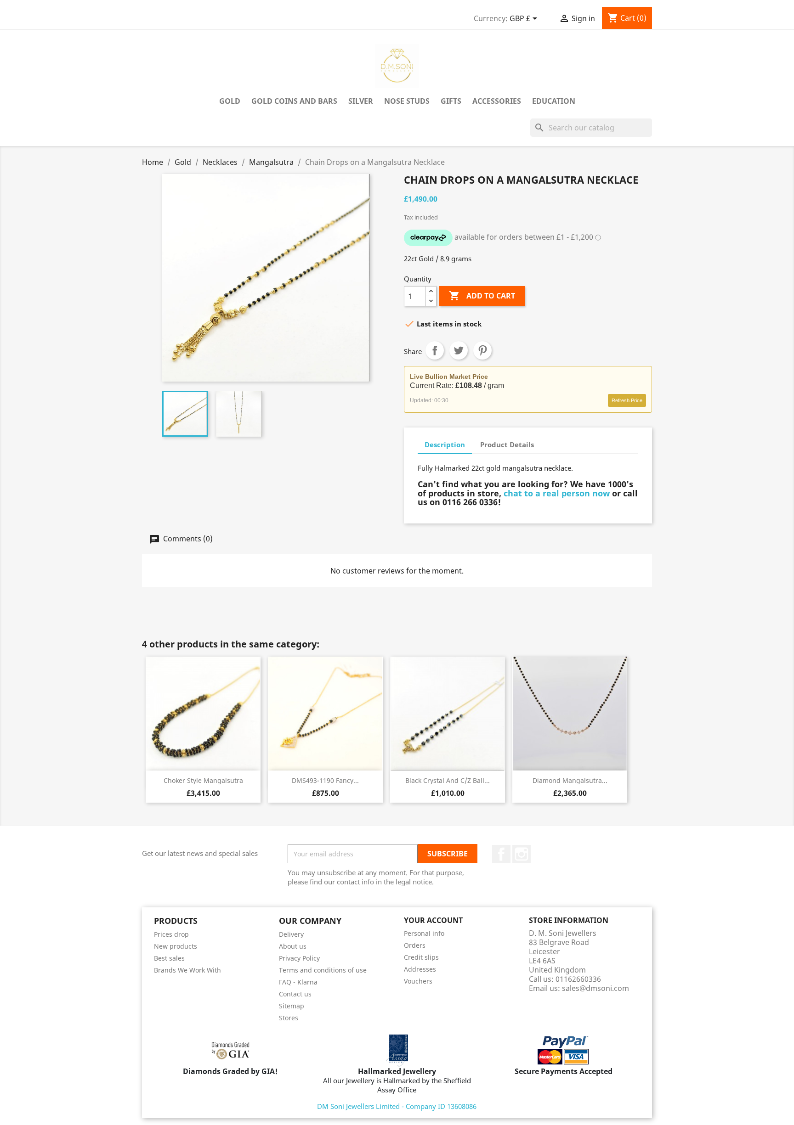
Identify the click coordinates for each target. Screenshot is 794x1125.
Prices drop (171, 934)
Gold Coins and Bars (294, 101)
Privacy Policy (299, 958)
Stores (288, 1017)
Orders (414, 945)
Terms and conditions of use (323, 970)
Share (434, 350)
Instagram (521, 854)
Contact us (295, 994)
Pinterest (482, 350)
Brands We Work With (187, 970)
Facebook (501, 854)
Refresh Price (627, 400)
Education (553, 101)
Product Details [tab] (507, 444)
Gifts (451, 101)
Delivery (291, 934)
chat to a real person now (557, 493)
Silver (360, 101)
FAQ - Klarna (298, 982)
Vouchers (418, 981)
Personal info (424, 933)
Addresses (420, 969)
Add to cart (482, 295)
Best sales (169, 958)
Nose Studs (407, 101)
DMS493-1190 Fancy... (325, 780)
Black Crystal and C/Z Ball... (447, 780)
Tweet (458, 350)
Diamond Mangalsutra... (570, 780)
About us (292, 946)
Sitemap (291, 1005)
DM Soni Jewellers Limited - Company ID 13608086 (396, 1106)
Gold (229, 101)
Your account (433, 920)
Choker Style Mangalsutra (203, 780)
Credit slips (421, 957)
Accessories (496, 101)
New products (175, 946)
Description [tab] (445, 444)
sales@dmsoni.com (595, 988)
